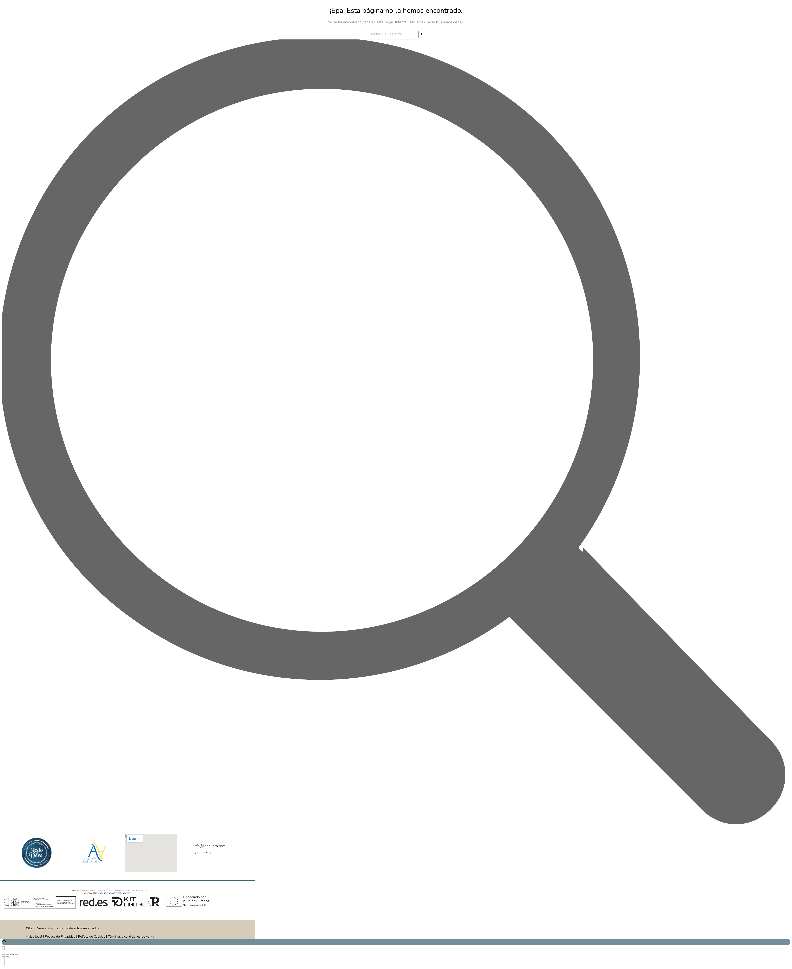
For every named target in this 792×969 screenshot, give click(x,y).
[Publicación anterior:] (3, 961)
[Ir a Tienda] (396, 942)
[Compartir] (7, 954)
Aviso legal (34, 936)
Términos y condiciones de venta (131, 936)
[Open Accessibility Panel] (3, 948)
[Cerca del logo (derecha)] (7, 961)
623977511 (204, 853)
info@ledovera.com (209, 845)
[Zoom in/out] (16, 954)
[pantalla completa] (12, 954)
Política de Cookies (91, 936)
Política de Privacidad (60, 936)
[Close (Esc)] (3, 954)
